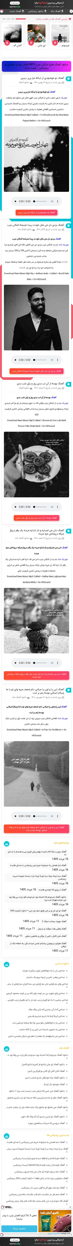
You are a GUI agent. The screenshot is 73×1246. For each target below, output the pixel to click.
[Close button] (70, 1207)
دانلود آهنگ (24, 82)
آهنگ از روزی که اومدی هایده (52, 889)
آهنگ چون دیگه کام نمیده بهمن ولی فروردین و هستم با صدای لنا (37, 853)
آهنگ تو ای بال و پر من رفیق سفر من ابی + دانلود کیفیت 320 (38, 910)
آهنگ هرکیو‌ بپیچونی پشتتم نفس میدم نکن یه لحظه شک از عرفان (38, 945)
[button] (20, 19)
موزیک (64, 97)
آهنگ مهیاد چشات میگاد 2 (54, 921)
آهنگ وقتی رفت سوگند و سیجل (52, 928)
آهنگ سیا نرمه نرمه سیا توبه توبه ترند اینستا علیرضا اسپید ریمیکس (39, 877)
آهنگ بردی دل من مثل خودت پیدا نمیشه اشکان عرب (35, 225)
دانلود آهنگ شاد (24, 229)
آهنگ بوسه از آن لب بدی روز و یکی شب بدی (40, 383)
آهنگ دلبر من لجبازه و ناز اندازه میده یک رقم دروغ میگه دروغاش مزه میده (36, 675)
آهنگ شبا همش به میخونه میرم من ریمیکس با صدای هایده (38, 865)
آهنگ (52, 92)
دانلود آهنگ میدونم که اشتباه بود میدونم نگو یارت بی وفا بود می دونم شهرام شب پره (37, 898)
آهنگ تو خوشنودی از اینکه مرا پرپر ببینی (42, 78)
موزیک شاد (64, 244)
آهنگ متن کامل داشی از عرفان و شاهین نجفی (45, 936)
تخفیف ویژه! (19, 1228)
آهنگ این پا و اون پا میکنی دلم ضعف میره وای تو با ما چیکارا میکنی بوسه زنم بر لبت (35, 691)
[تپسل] (1, 1234)
